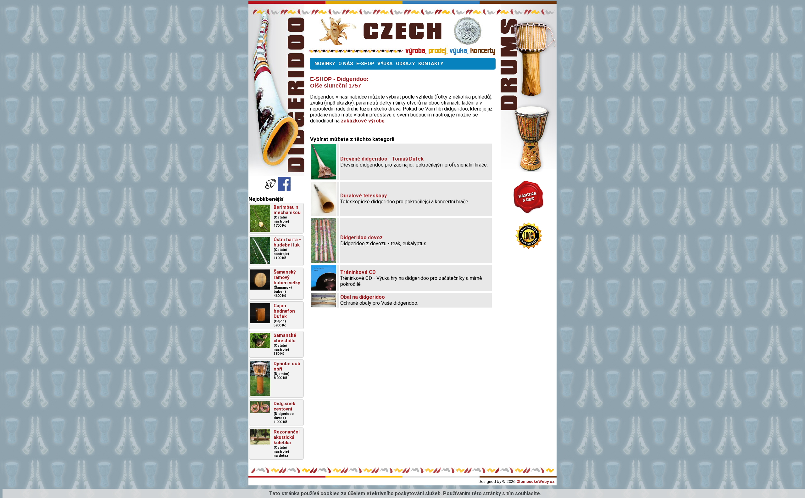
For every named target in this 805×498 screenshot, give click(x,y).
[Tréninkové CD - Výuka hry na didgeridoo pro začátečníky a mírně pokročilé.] (323, 289)
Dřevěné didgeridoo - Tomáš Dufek (382, 159)
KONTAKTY (430, 63)
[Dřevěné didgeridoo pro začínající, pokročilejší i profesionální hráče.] (323, 178)
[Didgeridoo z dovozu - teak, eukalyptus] (323, 261)
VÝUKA (385, 63)
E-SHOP (365, 63)
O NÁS (345, 63)
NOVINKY (324, 63)
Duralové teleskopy (363, 196)
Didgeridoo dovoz (361, 238)
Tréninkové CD (358, 272)
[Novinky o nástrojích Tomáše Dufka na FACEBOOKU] (271, 189)
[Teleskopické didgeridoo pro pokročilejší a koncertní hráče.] (323, 214)
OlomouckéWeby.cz (535, 481)
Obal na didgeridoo (362, 297)
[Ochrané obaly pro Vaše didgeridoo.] (323, 305)
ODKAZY (405, 63)
